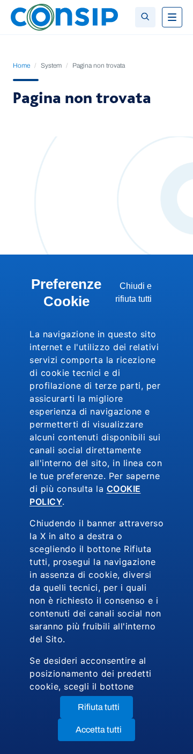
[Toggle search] (145, 17)
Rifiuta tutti (105, 710)
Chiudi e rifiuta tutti (139, 295)
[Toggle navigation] (172, 17)
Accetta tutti (105, 732)
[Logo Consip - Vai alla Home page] (64, 16)
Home (21, 65)
